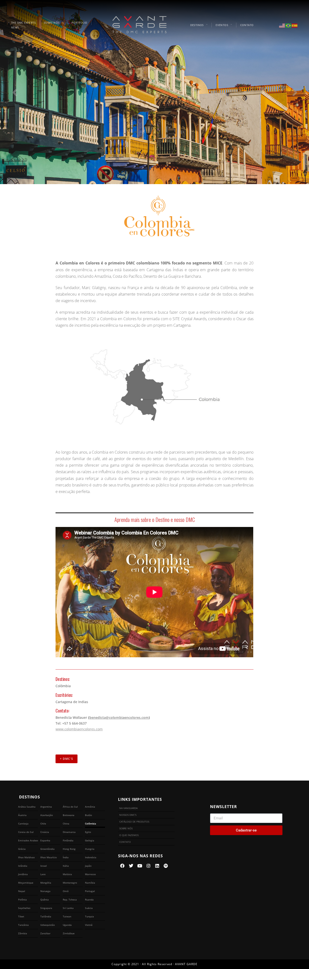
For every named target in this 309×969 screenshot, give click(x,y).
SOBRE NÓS (52, 22)
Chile (43, 823)
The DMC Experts (23, 22)
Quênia (44, 899)
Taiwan (67, 916)
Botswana (68, 815)
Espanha (45, 840)
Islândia (22, 865)
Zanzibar (45, 933)
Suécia (89, 908)
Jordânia (23, 874)
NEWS (15, 27)
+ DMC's (66, 759)
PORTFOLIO (79, 22)
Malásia (67, 874)
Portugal (90, 891)
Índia (66, 857)
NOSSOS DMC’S (127, 815)
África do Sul (70, 806)
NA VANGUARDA (128, 808)
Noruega (45, 891)
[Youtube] (139, 865)
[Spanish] (295, 25)
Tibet (21, 916)
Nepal (21, 891)
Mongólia (45, 882)
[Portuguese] (288, 25)
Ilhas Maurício (48, 857)
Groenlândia (47, 849)
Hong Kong (69, 849)
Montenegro (70, 882)
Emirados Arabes (28, 840)
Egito (88, 832)
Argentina (46, 806)
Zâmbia (22, 933)
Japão (88, 865)
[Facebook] (122, 865)
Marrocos (90, 874)
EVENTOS (222, 25)
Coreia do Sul (26, 832)
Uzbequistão (47, 925)
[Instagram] (148, 865)
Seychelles (24, 908)
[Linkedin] (157, 865)
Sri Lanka (68, 908)
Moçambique (25, 882)
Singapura (46, 908)
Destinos (197, 25)
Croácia (44, 832)
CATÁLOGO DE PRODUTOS (134, 821)
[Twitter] (131, 865)
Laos (43, 874)
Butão (88, 815)
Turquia (89, 916)
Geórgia (89, 840)
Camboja (23, 823)
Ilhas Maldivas (26, 857)
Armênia (90, 806)
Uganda (67, 925)
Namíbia (90, 882)
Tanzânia (23, 925)
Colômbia (90, 823)
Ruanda (89, 899)
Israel (43, 865)
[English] (282, 25)
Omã (66, 891)
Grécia (22, 849)
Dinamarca (69, 832)
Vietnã (88, 925)
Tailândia (45, 916)
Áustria (22, 815)
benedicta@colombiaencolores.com (119, 717)
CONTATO (247, 25)
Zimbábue (69, 933)
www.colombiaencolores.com (79, 729)
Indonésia (90, 857)
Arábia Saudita (26, 806)
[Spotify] (166, 865)
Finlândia (68, 840)
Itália (66, 865)
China (66, 823)
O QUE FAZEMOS (129, 835)
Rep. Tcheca (70, 899)
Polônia (22, 899)
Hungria (89, 849)
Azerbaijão (46, 815)
